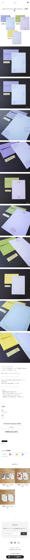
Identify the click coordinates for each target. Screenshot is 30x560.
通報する (3, 443)
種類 (2, 410)
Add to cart (12, 427)
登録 (24, 533)
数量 (2, 415)
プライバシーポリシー (15, 547)
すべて (4, 454)
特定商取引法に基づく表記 (15, 549)
